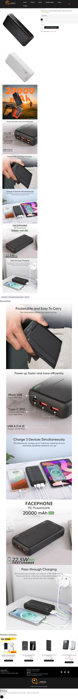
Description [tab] (4, 297)
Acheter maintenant (51, 27)
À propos (25, 5)
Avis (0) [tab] (27, 297)
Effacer (42, 21)
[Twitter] (65, 672)
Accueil (25, 2)
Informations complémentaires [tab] (16, 297)
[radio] (42, 19)
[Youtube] (68, 672)
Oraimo (40, 2)
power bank (6, 8)
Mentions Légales (50, 2)
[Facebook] (61, 672)
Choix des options (8, 660)
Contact (59, 2)
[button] (74, 4)
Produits (32, 2)
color (43, 15)
